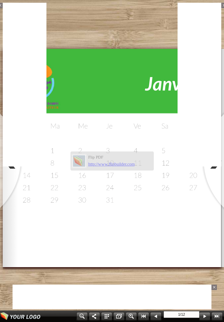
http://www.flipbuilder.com (111, 164)
